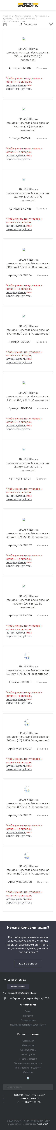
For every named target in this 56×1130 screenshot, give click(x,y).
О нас (28, 1011)
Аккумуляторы (28, 1049)
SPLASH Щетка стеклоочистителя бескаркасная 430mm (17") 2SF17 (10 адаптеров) (28, 396)
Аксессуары (28, 1054)
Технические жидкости (28, 1067)
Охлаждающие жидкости (28, 1063)
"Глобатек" (42, 1124)
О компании (28, 1004)
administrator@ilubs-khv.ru (22, 993)
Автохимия (28, 1041)
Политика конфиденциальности (28, 1024)
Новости (28, 1015)
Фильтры (28, 1072)
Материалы (28, 1045)
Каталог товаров (28, 1034)
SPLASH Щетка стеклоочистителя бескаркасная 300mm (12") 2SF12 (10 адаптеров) (28, 330)
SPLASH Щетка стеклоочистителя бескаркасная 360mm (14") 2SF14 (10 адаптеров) (28, 737)
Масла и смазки (28, 1058)
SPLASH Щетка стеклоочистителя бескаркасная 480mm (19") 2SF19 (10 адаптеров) (28, 870)
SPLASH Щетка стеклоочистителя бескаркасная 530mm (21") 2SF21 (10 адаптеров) (28, 670)
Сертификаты (28, 1020)
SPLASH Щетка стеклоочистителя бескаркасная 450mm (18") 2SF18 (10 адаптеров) (28, 533)
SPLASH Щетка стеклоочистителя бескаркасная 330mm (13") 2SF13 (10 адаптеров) (28, 803)
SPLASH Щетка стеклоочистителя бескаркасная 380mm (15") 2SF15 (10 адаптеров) (28, 263)
